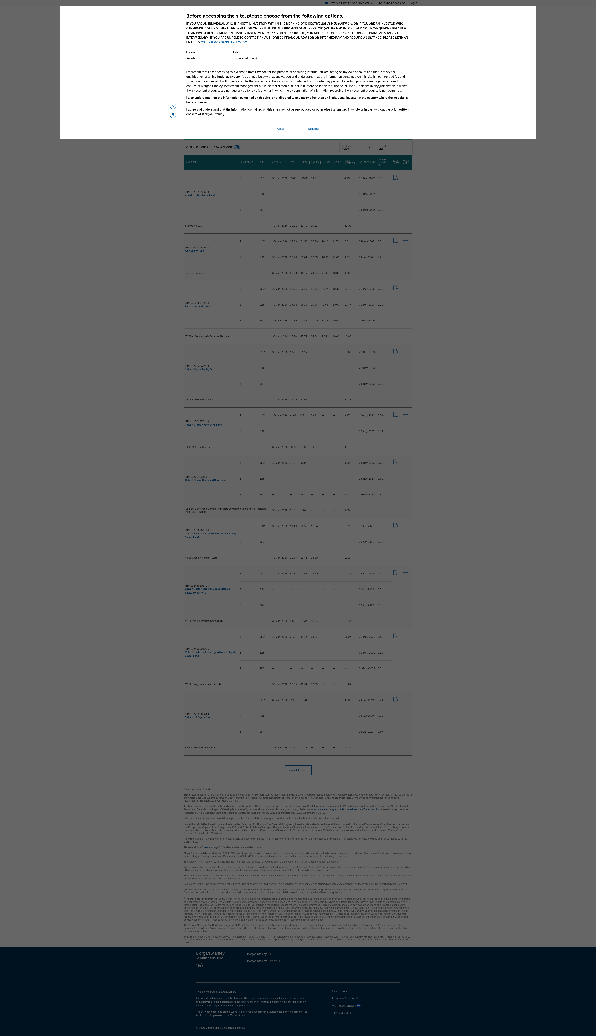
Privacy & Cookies (343, 998)
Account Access (389, 3)
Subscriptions (339, 991)
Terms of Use (340, 1012)
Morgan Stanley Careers (262, 961)
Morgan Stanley (257, 954)
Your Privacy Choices (344, 1005)
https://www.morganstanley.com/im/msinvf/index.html (345, 809)
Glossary (207, 847)
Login (413, 3)
